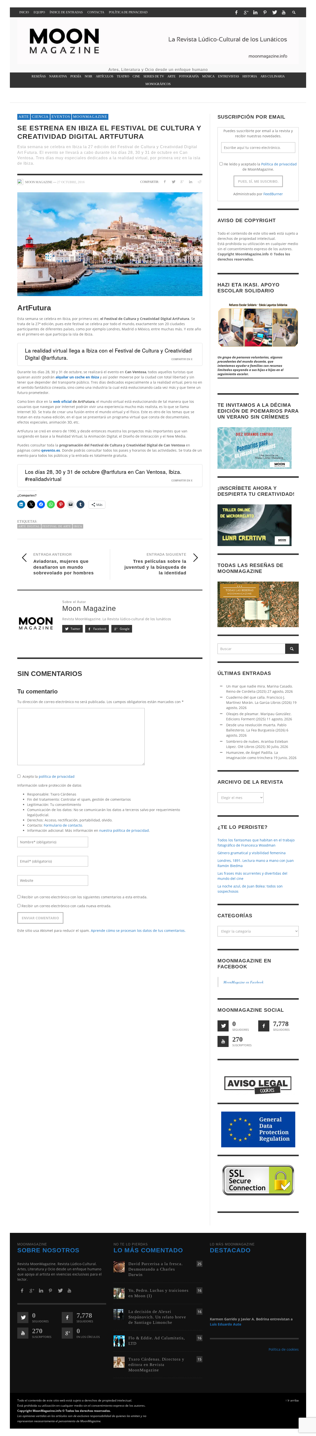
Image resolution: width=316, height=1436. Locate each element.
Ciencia (40, 117)
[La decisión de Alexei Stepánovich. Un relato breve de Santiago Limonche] (119, 1314)
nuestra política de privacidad (124, 830)
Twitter (75, 629)
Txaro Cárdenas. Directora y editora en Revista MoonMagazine (156, 1364)
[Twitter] (274, 12)
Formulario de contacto (63, 825)
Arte (24, 117)
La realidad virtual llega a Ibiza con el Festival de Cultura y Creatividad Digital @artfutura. (108, 354)
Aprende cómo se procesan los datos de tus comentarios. (138, 930)
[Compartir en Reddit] (199, 181)
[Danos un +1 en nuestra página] (67, 1333)
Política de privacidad (279, 164)
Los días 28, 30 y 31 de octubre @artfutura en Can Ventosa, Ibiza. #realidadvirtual (103, 475)
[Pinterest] (265, 12)
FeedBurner (273, 194)
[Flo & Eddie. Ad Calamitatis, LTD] (119, 1340)
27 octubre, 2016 (71, 182)
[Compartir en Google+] (182, 181)
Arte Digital (29, 526)
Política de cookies (284, 1349)
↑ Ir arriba (292, 1400)
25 (199, 1264)
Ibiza (78, 526)
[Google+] (246, 12)
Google (124, 629)
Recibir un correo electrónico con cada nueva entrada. (66, 906)
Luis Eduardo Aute (225, 1324)
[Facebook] (236, 12)
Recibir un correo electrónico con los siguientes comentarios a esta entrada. (84, 897)
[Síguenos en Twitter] (223, 1025)
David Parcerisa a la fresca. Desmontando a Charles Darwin (155, 1269)
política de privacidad (57, 776)
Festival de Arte (56, 526)
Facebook (99, 629)
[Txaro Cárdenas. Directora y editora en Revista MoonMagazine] (119, 1361)
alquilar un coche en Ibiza (77, 377)
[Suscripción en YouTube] (223, 1041)
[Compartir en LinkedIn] (190, 181)
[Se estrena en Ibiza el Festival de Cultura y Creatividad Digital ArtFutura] (109, 243)
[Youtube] (283, 12)
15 (199, 1359)
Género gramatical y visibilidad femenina (251, 853)
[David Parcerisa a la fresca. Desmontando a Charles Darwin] (119, 1266)
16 (199, 1290)
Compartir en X (182, 359)
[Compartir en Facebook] (164, 181)
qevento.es (50, 450)
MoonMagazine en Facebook (243, 982)
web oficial (62, 401)
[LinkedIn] (255, 12)
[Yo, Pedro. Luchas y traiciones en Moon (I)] (119, 1293)
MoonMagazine (90, 117)
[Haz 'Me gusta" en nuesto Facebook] (263, 1025)
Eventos (61, 117)
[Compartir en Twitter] (173, 181)
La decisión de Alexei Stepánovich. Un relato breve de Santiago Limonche (157, 1317)
